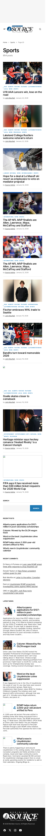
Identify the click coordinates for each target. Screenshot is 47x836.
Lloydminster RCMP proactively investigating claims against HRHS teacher (20, 585)
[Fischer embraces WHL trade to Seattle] (22, 291)
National (13, 173)
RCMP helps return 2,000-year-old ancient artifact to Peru (19, 543)
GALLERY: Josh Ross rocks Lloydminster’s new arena (17, 592)
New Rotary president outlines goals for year (19, 572)
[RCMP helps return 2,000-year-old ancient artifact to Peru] (7, 707)
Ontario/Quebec (27, 173)
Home (5, 42)
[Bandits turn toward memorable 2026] (22, 334)
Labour (6, 173)
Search (6, 501)
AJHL (9, 390)
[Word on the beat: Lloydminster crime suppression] (7, 676)
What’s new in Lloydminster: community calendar (21, 549)
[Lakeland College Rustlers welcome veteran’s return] (22, 116)
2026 (5, 86)
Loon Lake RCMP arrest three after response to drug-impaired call (22, 565)
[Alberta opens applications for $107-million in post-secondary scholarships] (7, 610)
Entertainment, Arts (22, 434)
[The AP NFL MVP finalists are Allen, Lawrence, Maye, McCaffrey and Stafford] (22, 203)
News (11, 89)
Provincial (17, 132)
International (9, 217)
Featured (24, 86)
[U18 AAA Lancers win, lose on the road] (22, 73)
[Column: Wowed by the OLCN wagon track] (7, 645)
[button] (4, 29)
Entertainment (9, 434)
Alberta (10, 86)
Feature (17, 86)
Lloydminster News (34, 86)
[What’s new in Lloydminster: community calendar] (7, 741)
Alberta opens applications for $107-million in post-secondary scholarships (21, 525)
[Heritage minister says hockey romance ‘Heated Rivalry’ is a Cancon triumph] (22, 420)
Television (13, 436)
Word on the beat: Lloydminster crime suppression (20, 537)
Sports (12, 42)
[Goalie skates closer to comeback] (22, 377)
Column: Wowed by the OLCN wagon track (20, 531)
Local (6, 89)
